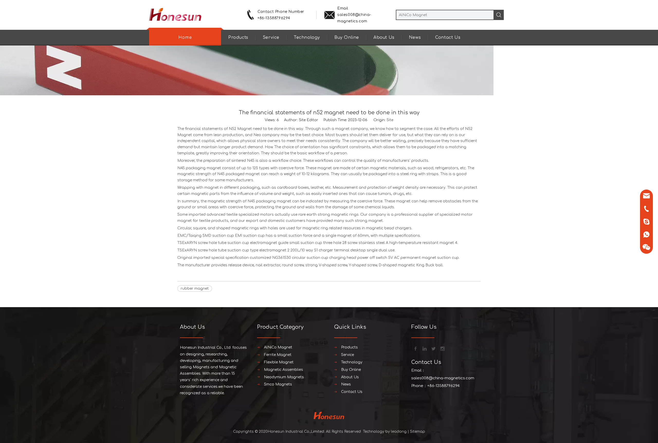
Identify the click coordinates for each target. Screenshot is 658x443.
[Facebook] (415, 348)
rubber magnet (195, 288)
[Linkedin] (424, 348)
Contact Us (447, 37)
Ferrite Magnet (277, 355)
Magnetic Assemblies (283, 370)
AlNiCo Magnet (278, 347)
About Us (384, 37)
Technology (307, 37)
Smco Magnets (278, 384)
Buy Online (346, 37)
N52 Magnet (240, 129)
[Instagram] (442, 348)
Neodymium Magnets (284, 377)
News (415, 37)
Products (238, 37)
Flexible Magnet (279, 362)
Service (271, 37)
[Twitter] (433, 348)
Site (390, 120)
